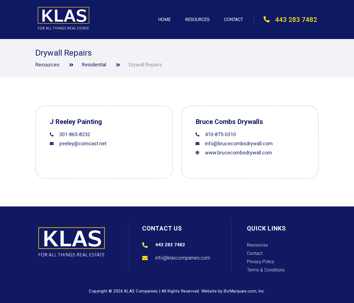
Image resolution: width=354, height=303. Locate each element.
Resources (197, 19)
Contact (233, 19)
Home (164, 19)
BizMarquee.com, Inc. (244, 291)
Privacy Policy (260, 262)
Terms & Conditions (266, 270)
